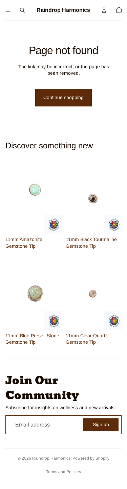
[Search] (22, 10)
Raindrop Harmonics (51, 458)
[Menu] (8, 10)
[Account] (104, 10)
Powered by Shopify (90, 458)
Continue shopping (63, 97)
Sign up (101, 424)
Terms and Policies (63, 471)
